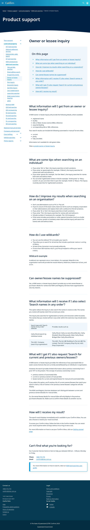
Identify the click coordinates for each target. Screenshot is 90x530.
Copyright (49, 491)
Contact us (6, 512)
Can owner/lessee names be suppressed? (51, 75)
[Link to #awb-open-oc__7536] (2, 3)
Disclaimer (49, 494)
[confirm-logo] (9, 2)
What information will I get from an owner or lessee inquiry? (58, 59)
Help (4, 504)
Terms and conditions (52, 489)
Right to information (52, 499)
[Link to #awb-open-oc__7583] (87, 3)
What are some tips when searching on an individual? (55, 63)
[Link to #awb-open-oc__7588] (83, 3)
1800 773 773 (40, 457)
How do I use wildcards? (45, 71)
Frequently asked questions (11, 507)
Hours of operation (8, 509)
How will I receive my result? (46, 91)
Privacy (48, 496)
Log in (4, 514)
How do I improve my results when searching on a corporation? (59, 67)
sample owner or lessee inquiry (44, 146)
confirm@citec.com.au (43, 459)
